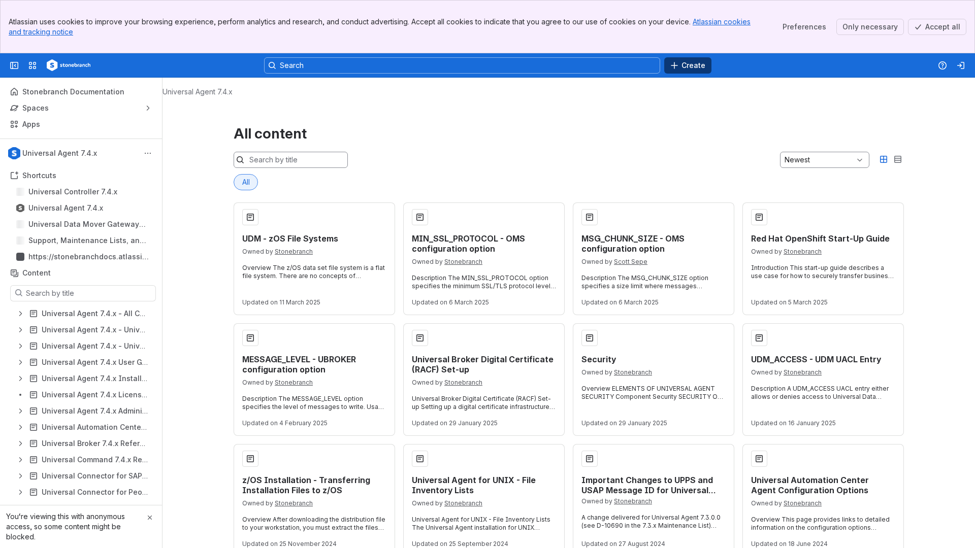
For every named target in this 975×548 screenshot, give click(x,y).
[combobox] (786, 160)
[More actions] (148, 153)
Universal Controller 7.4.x (72, 191)
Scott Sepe (630, 261)
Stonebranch (294, 251)
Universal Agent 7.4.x (65, 207)
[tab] (246, 182)
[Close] (150, 517)
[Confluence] (68, 65)
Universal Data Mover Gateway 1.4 (83, 224)
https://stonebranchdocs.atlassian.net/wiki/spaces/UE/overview (87, 257)
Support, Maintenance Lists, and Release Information (86, 241)
